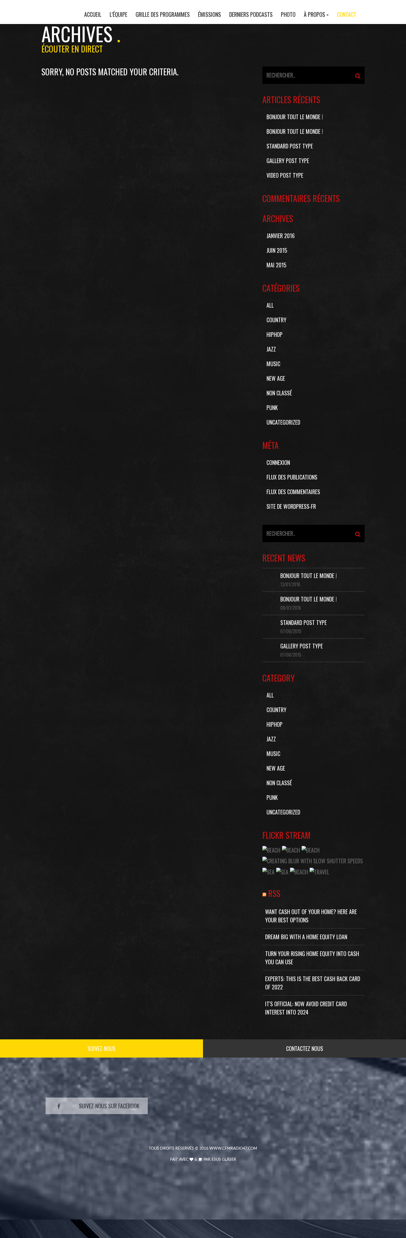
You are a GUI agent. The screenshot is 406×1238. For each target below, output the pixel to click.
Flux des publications (292, 477)
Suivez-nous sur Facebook (109, 1106)
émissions (209, 14)
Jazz (271, 349)
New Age (276, 378)
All (270, 305)
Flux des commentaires (293, 492)
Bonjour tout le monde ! (295, 117)
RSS (274, 893)
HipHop (275, 334)
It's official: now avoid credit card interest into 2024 (306, 1008)
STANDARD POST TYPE (290, 146)
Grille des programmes (163, 14)
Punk (272, 407)
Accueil (92, 14)
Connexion (278, 462)
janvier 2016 (281, 235)
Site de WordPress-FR (291, 506)
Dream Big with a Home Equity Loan (306, 937)
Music (273, 364)
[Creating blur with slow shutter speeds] (312, 860)
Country (276, 320)
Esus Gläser (224, 1160)
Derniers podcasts (251, 14)
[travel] (319, 871)
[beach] (271, 849)
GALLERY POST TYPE (288, 160)
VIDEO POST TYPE (285, 175)
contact (346, 14)
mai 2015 (276, 265)
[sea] (268, 871)
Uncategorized (283, 422)
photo (288, 14)
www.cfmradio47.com (233, 1149)
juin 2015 (277, 250)
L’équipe (118, 14)
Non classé (279, 393)
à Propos (314, 14)
